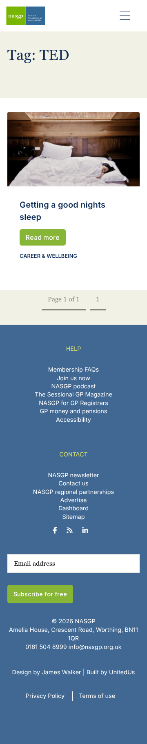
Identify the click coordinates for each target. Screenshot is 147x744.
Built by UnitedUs (111, 672)
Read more (43, 237)
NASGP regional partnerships (73, 492)
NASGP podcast (73, 386)
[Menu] (125, 15)
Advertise (73, 500)
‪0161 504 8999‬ (46, 647)
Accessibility (73, 419)
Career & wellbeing (48, 256)
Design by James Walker (46, 672)
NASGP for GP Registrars (73, 403)
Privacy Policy (45, 696)
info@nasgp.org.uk (95, 647)
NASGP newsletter (73, 475)
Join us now (73, 378)
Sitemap (73, 517)
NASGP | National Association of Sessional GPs (25, 16)
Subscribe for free (40, 594)
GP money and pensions (73, 411)
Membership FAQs (73, 369)
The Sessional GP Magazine (73, 394)
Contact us (73, 483)
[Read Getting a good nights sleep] (73, 149)
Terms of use (97, 696)
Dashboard (73, 508)
